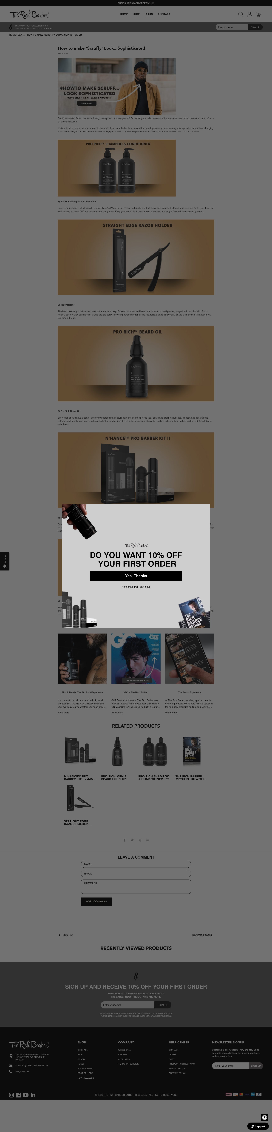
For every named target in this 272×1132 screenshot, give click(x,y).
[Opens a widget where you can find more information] (258, 1126)
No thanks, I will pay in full (136, 587)
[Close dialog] (206, 507)
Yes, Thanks (136, 576)
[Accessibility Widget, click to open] (264, 1117)
